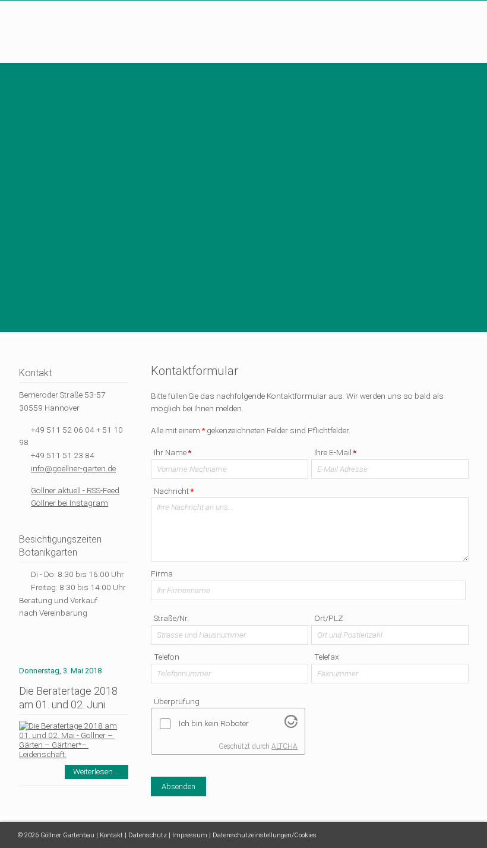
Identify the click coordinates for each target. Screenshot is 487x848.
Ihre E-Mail (335, 452)
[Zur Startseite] (73, 36)
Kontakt (111, 835)
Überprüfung (177, 701)
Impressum (189, 835)
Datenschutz (147, 835)
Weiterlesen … (100, 772)
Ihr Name (172, 452)
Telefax (326, 656)
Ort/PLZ (328, 618)
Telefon (166, 656)
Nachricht (173, 491)
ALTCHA (284, 746)
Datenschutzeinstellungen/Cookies (265, 835)
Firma (162, 573)
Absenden (178, 786)
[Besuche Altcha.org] (291, 725)
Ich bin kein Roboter (214, 723)
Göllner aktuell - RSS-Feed (75, 490)
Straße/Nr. (171, 618)
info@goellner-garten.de (73, 468)
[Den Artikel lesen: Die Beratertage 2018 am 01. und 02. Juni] (73, 754)
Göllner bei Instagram (69, 502)
